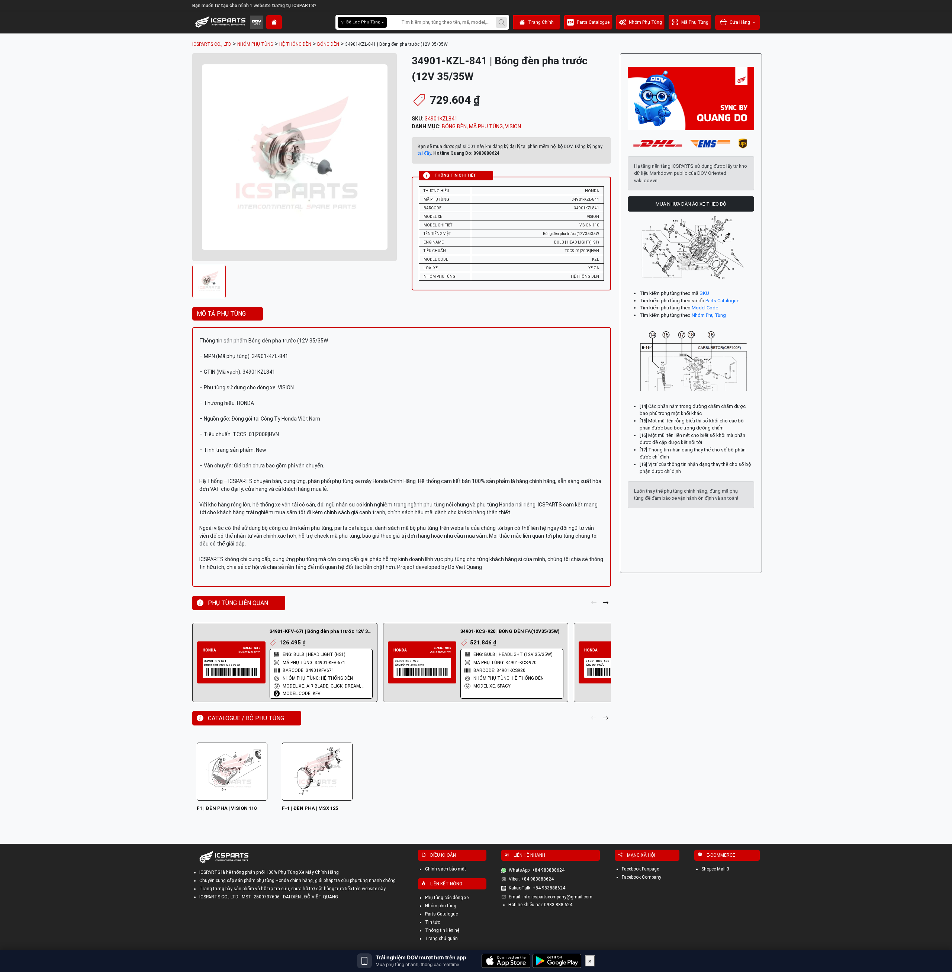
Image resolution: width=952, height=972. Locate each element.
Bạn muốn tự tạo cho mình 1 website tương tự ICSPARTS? (254, 5)
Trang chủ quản (441, 938)
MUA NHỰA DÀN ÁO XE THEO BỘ (691, 204)
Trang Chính (541, 22)
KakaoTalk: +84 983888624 (537, 888)
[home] (274, 22)
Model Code (705, 307)
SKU (704, 293)
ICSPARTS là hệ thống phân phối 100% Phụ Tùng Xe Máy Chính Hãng (269, 872)
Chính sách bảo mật (445, 869)
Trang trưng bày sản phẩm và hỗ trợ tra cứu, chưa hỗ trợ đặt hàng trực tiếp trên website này (292, 888)
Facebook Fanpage (640, 869)
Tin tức (432, 922)
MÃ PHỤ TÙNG (486, 126)
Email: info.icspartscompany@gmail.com (550, 896)
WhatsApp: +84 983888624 (537, 870)
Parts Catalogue (593, 22)
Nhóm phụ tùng (440, 905)
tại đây (424, 153)
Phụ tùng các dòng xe (447, 897)
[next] (606, 603)
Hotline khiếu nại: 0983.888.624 (540, 904)
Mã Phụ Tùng (694, 22)
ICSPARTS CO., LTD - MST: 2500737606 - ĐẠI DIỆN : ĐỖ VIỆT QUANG (268, 896)
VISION (513, 126)
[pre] (594, 603)
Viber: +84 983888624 (531, 879)
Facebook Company (641, 877)
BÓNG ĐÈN (454, 126)
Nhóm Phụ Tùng (645, 22)
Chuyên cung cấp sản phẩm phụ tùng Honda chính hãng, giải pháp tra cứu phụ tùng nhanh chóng (297, 880)
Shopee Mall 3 (715, 869)
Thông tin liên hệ (442, 930)
